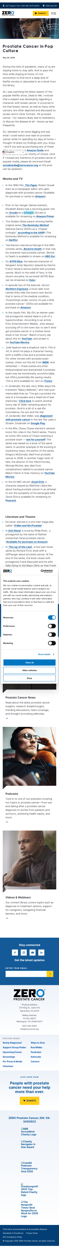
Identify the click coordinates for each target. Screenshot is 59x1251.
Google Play (38, 423)
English (10, 152)
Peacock (10, 500)
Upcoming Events (12, 1052)
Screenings (9, 1056)
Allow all (29, 662)
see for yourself (35, 439)
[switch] (52, 626)
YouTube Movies (19, 342)
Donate (42, 13)
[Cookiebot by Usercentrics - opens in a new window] (44, 571)
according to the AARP (31, 232)
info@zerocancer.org (29, 1029)
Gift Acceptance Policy (12, 1237)
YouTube (27, 338)
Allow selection (29, 670)
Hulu (32, 280)
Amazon (40, 196)
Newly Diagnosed (12, 1042)
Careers (35, 1061)
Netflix (13, 240)
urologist (29, 212)
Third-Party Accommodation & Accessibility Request (25, 1229)
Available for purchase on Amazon (26, 541)
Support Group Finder (14, 1047)
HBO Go (49, 256)
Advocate (36, 1056)
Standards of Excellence (13, 1233)
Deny (29, 678)
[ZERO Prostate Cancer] (8, 13)
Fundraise (36, 1052)
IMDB (45, 362)
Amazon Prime (45, 216)
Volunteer (8, 1066)
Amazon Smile (35, 150)
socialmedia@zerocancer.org (20, 165)
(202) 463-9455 (29, 1026)
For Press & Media (12, 1061)
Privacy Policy (32, 1233)
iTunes (48, 381)
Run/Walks (36, 1047)
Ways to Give (38, 1042)
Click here (25, 400)
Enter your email (16, 968)
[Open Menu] (53, 13)
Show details (44, 654)
